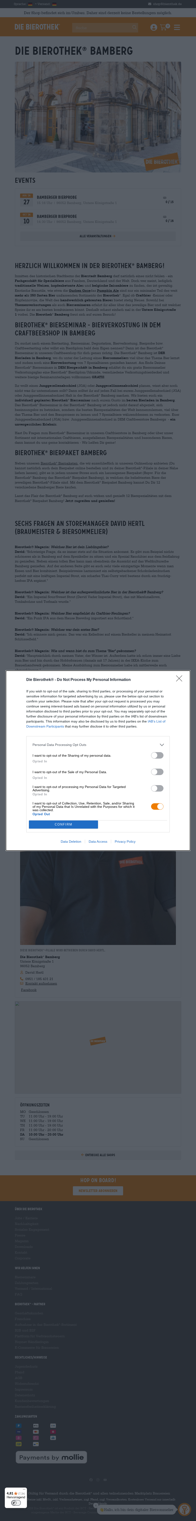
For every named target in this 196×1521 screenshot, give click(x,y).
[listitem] (98, 744)
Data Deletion (71, 841)
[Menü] (24, 1490)
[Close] (180, 680)
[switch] (157, 755)
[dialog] (98, 761)
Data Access (98, 841)
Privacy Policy (125, 841)
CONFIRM (63, 824)
